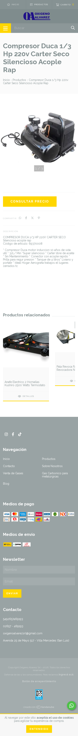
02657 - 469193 (13, 626)
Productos (19, 80)
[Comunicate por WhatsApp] (71, 705)
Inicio (6, 80)
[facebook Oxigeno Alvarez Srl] (13, 434)
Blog (6, 483)
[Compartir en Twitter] (32, 218)
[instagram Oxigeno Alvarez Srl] (6, 434)
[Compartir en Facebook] (26, 218)
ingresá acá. (66, 674)
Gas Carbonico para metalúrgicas (55, 475)
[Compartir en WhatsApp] (20, 218)
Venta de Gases (13, 473)
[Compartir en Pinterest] (39, 218)
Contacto (9, 466)
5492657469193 (13, 619)
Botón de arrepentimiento (39, 681)
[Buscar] (72, 27)
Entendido (39, 729)
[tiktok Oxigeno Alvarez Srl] (20, 434)
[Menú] (5, 28)
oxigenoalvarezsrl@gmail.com (22, 633)
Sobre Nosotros (52, 466)
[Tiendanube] (39, 707)
